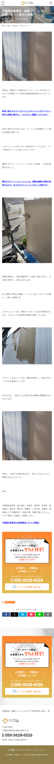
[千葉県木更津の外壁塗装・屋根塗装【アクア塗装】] (27, 3)
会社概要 (11, 750)
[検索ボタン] (51, 3)
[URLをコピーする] (48, 614)
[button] (6, 614)
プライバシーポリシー (24, 750)
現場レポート (9, 19)
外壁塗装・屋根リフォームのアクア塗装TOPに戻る (24, 710)
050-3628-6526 (28, 580)
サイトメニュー (40, 750)
